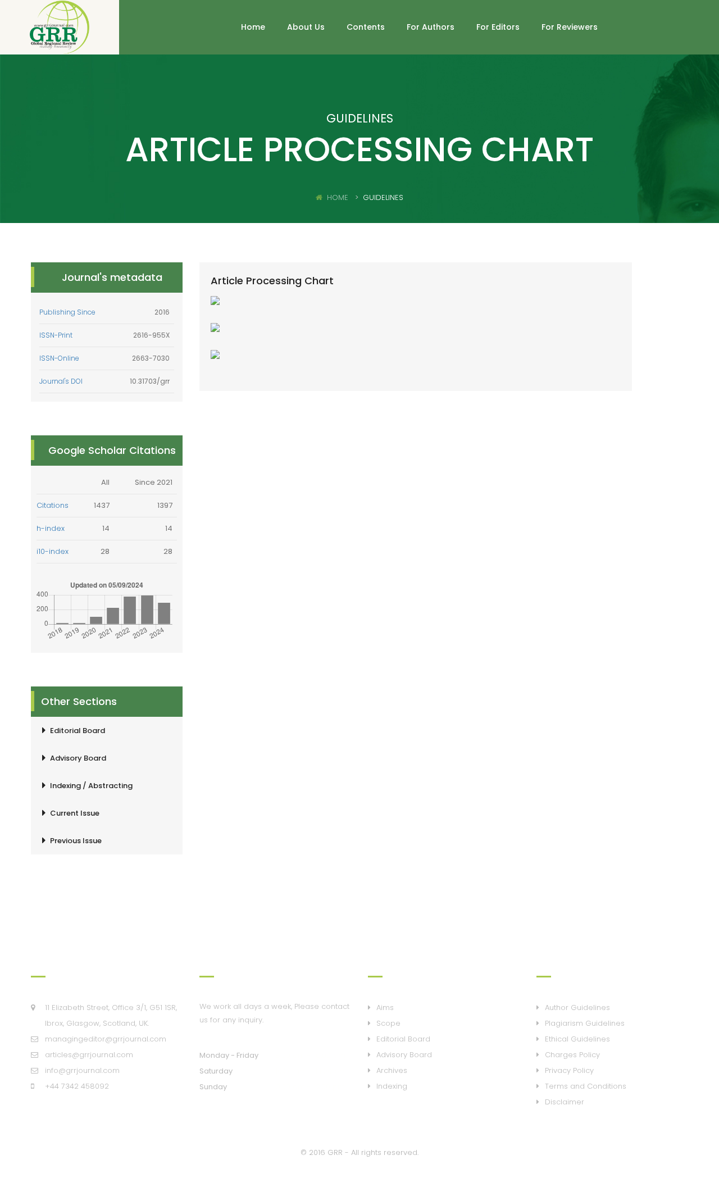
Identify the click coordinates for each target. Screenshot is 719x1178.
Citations (53, 505)
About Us (306, 27)
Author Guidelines (577, 1007)
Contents (366, 27)
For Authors (430, 27)
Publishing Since (67, 312)
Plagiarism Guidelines (585, 1023)
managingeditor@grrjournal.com (105, 1039)
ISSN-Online (59, 358)
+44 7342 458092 (77, 1086)
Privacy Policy (569, 1070)
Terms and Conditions (585, 1086)
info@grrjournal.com (82, 1070)
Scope (388, 1023)
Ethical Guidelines (577, 1039)
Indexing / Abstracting (91, 785)
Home (253, 27)
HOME (337, 197)
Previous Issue (76, 840)
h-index (51, 528)
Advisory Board (78, 758)
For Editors (498, 27)
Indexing (391, 1086)
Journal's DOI (61, 381)
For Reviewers (569, 27)
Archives (391, 1070)
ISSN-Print (55, 335)
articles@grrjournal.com (89, 1054)
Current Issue (74, 813)
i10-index (53, 551)
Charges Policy (572, 1054)
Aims (385, 1007)
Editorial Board (77, 730)
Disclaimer (564, 1102)
